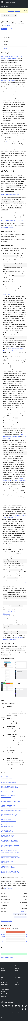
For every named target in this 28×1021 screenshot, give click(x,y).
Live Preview (12, 28)
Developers (4, 982)
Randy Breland (7, 25)
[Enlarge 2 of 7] (11, 670)
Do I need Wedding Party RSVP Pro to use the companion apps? (9, 787)
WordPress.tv (5, 984)
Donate (17, 982)
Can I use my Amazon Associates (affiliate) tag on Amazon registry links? (11, 851)
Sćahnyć (4, 28)
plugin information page (7, 227)
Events (16, 980)
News (2, 968)
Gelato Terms (12, 517)
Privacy (3, 973)
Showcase (17, 966)
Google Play (9, 142)
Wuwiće (5, 44)
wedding (24, 917)
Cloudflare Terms (18, 637)
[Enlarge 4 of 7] (24, 663)
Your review (4, 944)
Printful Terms (18, 515)
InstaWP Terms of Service (12, 292)
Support (3, 980)
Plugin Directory (5, 6)
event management (17, 914)
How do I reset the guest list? (8, 782)
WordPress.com (6, 989)
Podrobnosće (6, 34)
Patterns (17, 973)
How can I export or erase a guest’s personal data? (8, 825)
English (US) (24, 911)
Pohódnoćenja (6, 37)
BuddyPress (5, 996)
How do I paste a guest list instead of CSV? (7, 861)
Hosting (3, 970)
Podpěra (5, 48)
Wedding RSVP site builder (8, 80)
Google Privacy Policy (15, 350)
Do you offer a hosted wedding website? (11, 810)
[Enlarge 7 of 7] (24, 689)
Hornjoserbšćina (9, 1002)
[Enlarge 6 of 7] (24, 682)
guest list (24, 914)
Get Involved (18, 977)
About (2, 966)
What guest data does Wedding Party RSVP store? (8, 820)
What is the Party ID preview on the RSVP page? (8, 867)
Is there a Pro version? (7, 792)
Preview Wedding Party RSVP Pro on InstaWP (13, 220)
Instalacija (5, 41)
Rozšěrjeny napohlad (6, 921)
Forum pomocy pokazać (7, 957)
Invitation (16, 917)
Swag (17, 984)
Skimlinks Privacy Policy (20, 480)
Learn (2, 977)
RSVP (20, 917)
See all (25, 944)
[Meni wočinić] (26, 2)
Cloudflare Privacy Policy (9, 639)
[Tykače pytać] (15, 15)
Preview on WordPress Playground (10, 194)
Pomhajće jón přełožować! (14, 11)
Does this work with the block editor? (10, 801)
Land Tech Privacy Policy (19, 582)
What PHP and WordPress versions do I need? (8, 806)
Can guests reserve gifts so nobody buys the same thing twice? (10, 846)
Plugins (16, 970)
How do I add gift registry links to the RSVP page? (7, 836)
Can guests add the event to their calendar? (7, 830)
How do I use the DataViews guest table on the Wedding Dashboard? (10, 872)
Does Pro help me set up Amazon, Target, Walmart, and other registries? (10, 841)
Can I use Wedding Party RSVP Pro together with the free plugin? (9, 815)
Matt (3, 991)
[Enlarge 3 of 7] (11, 684)
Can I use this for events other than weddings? (7, 777)
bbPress (4, 994)
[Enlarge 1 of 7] (11, 663)
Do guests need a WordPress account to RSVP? (8, 796)
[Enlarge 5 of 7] (24, 672)
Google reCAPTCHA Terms (10, 612)
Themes (17, 968)
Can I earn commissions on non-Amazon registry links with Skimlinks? (10, 856)
